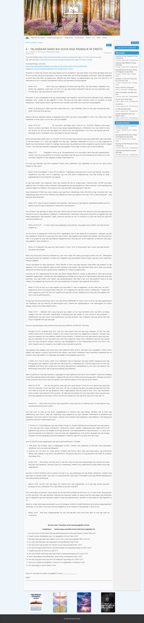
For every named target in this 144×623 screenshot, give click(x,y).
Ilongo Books (69, 38)
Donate (104, 38)
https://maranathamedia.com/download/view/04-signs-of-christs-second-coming (72, 57)
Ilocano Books (79, 38)
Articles (88, 38)
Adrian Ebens (50, 52)
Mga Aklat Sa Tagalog (38, 38)
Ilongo (40, 42)
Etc (94, 38)
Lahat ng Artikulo (31, 42)
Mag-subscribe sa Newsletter (127, 47)
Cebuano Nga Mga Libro (55, 38)
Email (98, 38)
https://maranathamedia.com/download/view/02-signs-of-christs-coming (66, 60)
